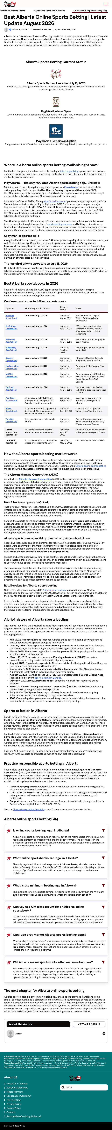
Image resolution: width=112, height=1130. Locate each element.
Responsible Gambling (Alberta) (24, 1116)
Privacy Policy (14, 1104)
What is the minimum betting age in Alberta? (45, 885)
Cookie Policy (14, 1108)
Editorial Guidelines (17, 1087)
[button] (106, 4)
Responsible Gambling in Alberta (49, 10)
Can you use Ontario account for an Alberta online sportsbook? (48, 908)
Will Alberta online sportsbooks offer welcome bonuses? (53, 962)
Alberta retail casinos (54, 589)
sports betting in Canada (48, 677)
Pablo (24, 30)
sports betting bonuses (59, 224)
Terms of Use (13, 1100)
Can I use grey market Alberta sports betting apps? (49, 935)
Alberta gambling (69, 171)
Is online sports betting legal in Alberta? (41, 830)
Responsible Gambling (19, 1095)
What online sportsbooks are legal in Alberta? (45, 858)
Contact (11, 1112)
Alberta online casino (54, 201)
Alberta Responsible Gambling (29, 809)
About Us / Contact (17, 1083)
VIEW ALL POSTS (87, 1024)
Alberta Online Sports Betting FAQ (90, 10)
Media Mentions (15, 1091)
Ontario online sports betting (90, 465)
